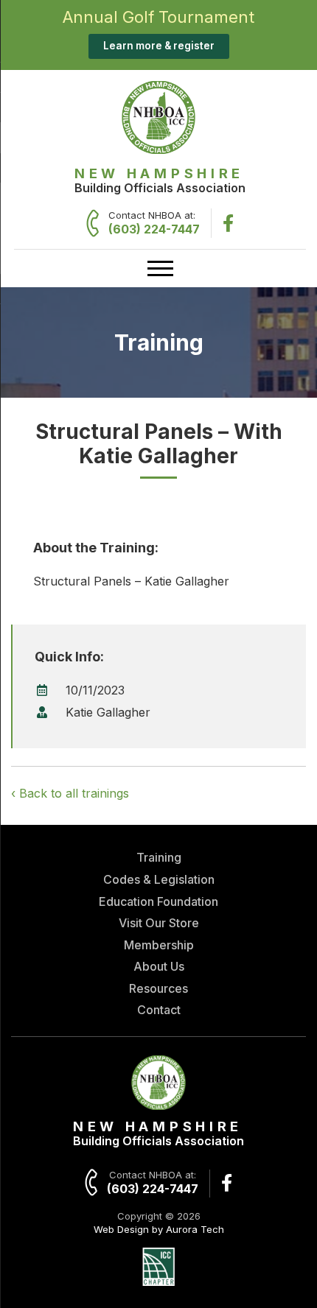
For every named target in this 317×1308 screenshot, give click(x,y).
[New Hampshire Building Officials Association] (158, 149)
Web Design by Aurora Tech (159, 1229)
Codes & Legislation (159, 879)
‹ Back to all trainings (70, 793)
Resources (158, 988)
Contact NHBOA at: (154, 222)
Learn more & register (159, 46)
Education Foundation (158, 901)
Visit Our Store (159, 922)
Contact (159, 1009)
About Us (158, 966)
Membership (159, 945)
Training (158, 857)
